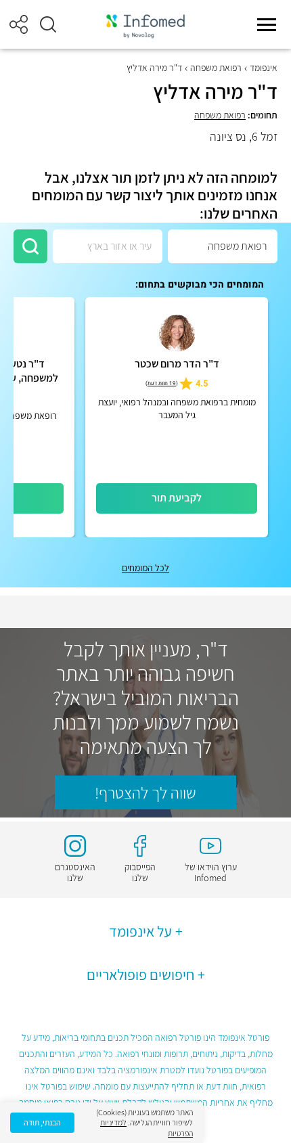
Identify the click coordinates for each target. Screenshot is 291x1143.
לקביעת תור (177, 498)
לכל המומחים (145, 568)
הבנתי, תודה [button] (42, 1122)
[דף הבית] (145, 25)
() (162, 383)
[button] (48, 24)
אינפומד (263, 68)
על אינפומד (140, 931)
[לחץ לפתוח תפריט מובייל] (266, 24)
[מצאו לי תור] (30, 246)
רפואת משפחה (216, 68)
